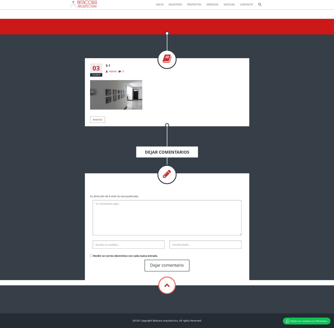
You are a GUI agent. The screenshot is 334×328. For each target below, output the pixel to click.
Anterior (97, 119)
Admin (113, 71)
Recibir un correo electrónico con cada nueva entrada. (125, 255)
